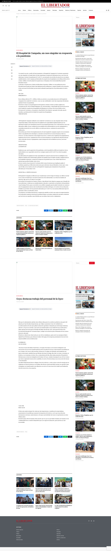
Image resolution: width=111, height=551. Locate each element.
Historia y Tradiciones (70, 10)
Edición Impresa (19, 50)
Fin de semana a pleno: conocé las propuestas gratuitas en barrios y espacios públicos (25, 233)
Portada (17, 13)
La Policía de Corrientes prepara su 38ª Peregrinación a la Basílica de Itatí (25, 507)
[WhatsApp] (12, 79)
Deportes (61, 10)
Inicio (19, 10)
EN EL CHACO (80, 52)
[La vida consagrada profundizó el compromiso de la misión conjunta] (63, 499)
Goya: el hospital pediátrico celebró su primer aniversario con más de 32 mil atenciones (62, 490)
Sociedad (43, 10)
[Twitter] (12, 70)
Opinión (79, 10)
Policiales (54, 10)
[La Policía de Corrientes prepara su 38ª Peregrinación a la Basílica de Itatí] (25, 499)
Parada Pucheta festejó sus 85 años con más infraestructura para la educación (43, 490)
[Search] (106, 10)
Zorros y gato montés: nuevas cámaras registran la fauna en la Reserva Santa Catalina (29, 1)
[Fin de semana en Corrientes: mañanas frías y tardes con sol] (63, 242)
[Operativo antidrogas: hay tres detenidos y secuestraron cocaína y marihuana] (85, 169)
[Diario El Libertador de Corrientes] (55, 5)
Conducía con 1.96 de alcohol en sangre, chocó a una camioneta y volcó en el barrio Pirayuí (83, 158)
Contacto (91, 10)
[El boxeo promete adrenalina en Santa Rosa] (44, 242)
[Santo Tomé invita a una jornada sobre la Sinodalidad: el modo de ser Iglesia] (44, 499)
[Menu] (108, 10)
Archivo (85, 10)
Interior (48, 10)
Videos (24, 10)
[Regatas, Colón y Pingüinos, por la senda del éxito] (63, 225)
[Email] (12, 73)
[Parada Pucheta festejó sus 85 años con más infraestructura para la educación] (44, 482)
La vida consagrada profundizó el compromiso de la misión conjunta (63, 507)
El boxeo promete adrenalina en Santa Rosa (44, 249)
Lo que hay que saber (33, 205)
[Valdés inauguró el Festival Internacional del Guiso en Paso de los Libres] (25, 242)
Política (29, 10)
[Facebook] (12, 67)
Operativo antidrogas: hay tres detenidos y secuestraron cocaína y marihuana (84, 180)
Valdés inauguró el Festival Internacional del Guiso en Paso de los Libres (24, 250)
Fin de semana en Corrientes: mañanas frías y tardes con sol (62, 249)
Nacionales (36, 10)
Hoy (26, 205)
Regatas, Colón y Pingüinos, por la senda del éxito (63, 232)
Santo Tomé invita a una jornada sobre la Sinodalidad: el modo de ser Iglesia (44, 507)
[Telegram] (12, 76)
